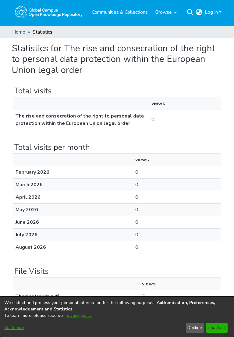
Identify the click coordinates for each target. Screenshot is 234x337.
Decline (194, 328)
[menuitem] (165, 12)
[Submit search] (190, 12)
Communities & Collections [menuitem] (120, 12)
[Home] (49, 12)
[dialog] (117, 316)
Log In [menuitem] (211, 12)
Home (18, 32)
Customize (14, 328)
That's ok (216, 328)
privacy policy (78, 315)
